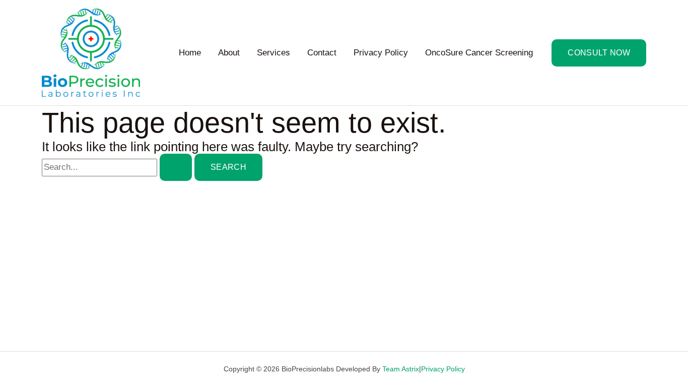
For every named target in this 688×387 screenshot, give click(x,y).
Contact (321, 52)
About (229, 52)
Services (273, 52)
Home (190, 52)
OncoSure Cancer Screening (479, 52)
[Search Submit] (176, 167)
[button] (599, 53)
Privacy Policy (381, 52)
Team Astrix (400, 369)
